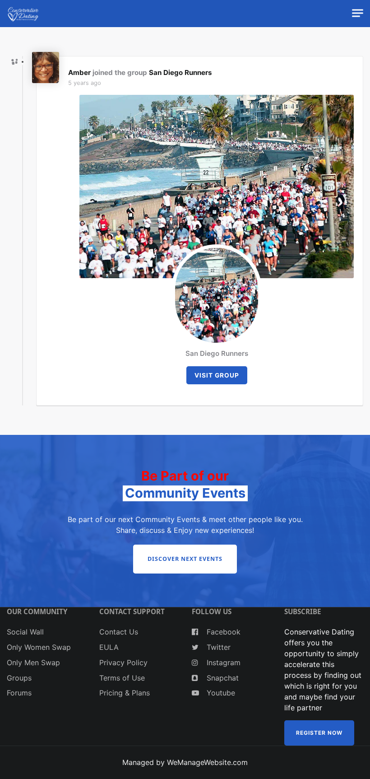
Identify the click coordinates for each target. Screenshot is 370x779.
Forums (19, 692)
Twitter (217, 647)
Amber (79, 72)
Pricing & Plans (124, 692)
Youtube (219, 692)
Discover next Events (185, 559)
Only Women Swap (39, 647)
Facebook (222, 631)
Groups (19, 677)
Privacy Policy (123, 662)
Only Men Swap (33, 662)
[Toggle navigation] (357, 13)
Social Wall (25, 631)
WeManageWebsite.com (207, 762)
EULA (109, 647)
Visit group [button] (216, 375)
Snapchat (221, 677)
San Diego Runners (180, 72)
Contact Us (118, 631)
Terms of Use (122, 677)
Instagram (222, 662)
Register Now (319, 732)
